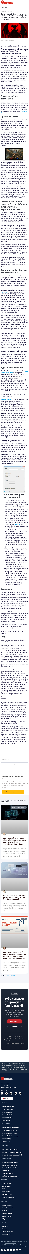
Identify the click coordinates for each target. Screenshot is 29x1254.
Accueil (3, 1063)
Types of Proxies (7, 1173)
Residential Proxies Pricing (10, 1128)
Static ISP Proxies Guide (9, 1165)
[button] (14, 994)
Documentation (7, 1205)
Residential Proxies (8, 1107)
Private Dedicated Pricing (10, 1136)
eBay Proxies (6, 1191)
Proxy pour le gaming (6, 11)
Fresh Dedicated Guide (9, 1168)
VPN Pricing (6, 1141)
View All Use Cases (8, 1197)
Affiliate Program (7, 1213)
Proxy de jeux (11, 975)
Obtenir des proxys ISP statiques (13, 792)
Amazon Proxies (7, 1194)
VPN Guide (5, 1170)
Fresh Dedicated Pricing (9, 1133)
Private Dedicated (7, 1115)
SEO (3, 1189)
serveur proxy (5, 292)
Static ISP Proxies (7, 1109)
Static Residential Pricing (9, 1130)
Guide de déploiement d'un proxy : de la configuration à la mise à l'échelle (14, 897)
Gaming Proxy (5, 802)
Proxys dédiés (6, 399)
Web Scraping (6, 1183)
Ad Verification (6, 1186)
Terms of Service (7, 1232)
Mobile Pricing (6, 1139)
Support (4, 1211)
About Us (5, 1226)
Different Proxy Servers (9, 1176)
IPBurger (18, 524)
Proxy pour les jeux (20, 1065)
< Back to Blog (4, 7)
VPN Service (6, 1120)
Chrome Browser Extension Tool (12, 1152)
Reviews (4, 1229)
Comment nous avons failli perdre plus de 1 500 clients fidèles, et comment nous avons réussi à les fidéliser (14, 955)
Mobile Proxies (7, 1118)
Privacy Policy (6, 1234)
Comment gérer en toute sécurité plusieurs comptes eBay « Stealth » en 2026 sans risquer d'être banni (14, 841)
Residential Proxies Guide (10, 1162)
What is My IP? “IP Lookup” (10, 1149)
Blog (3, 1219)
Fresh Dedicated (7, 1112)
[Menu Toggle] (26, 2)
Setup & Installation (8, 1208)
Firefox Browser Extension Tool (12, 1155)
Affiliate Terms (6, 1216)
